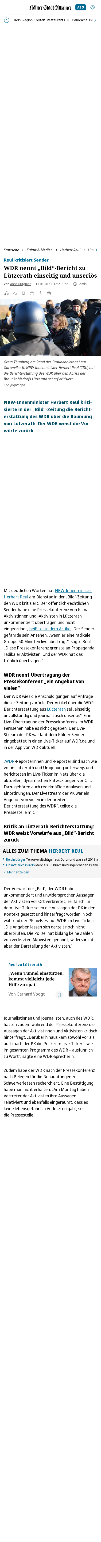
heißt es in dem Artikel (50, 628)
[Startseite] (50, 7)
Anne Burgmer (20, 284)
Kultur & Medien (40, 250)
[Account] (92, 7)
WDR (10, 761)
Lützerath (56, 709)
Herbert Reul (70, 250)
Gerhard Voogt (31, 994)
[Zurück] (7, 20)
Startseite (11, 250)
